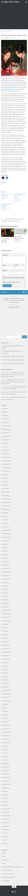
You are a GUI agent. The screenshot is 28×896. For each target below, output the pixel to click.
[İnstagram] (26, 292)
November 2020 (6, 614)
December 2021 (6, 568)
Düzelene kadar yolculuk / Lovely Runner (13, 363)
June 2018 (4, 711)
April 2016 (5, 801)
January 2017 (5, 770)
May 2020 (4, 634)
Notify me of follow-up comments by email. (13, 277)
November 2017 (6, 735)
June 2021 (4, 589)
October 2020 (5, 617)
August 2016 (5, 788)
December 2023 (6, 499)
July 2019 (4, 666)
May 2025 (4, 446)
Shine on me (4, 221)
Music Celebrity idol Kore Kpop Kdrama (12, 867)
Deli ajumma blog (20, 219)
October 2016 (5, 781)
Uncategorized (5, 31)
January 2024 (5, 495)
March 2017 (5, 763)
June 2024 (4, 478)
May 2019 (4, 673)
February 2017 (6, 767)
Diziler (4, 853)
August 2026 (5, 408)
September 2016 (6, 784)
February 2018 (6, 725)
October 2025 (5, 433)
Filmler (4, 856)
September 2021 (6, 579)
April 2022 (5, 554)
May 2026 (4, 415)
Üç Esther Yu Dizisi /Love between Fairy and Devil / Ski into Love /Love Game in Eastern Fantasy (12, 374)
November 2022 (6, 533)
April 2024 (5, 485)
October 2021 (5, 575)
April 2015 (5, 843)
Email (16, 265)
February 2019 (6, 683)
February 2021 (6, 603)
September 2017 (6, 742)
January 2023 (5, 527)
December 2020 (6, 610)
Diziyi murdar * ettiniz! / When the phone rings (19, 238)
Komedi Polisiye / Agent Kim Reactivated (5, 240)
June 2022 (4, 547)
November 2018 (6, 694)
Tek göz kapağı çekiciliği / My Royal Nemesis (13, 360)
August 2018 (5, 704)
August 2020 (5, 624)
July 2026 (4, 412)
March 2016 (5, 805)
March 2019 (5, 680)
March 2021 (5, 600)
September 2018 (6, 701)
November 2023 (6, 502)
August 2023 (5, 513)
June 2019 (4, 669)
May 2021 (4, 593)
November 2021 (6, 572)
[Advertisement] (14, 15)
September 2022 (6, 537)
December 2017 (6, 732)
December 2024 (6, 457)
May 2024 (4, 481)
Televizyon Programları (8, 877)
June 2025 (4, 443)
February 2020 (6, 645)
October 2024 (5, 464)
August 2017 (5, 746)
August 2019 (5, 662)
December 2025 (6, 426)
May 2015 (4, 840)
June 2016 (4, 795)
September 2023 (6, 509)
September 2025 (6, 436)
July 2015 (4, 833)
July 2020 (4, 627)
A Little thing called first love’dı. (12, 85)
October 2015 (5, 822)
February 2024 (6, 492)
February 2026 (6, 419)
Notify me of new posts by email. (11, 282)
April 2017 (5, 760)
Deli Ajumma (6, 38)
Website (5, 270)
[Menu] (26, 2)
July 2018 (4, 708)
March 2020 (5, 641)
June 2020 (4, 631)
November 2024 (6, 460)
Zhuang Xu (17, 221)
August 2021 (5, 582)
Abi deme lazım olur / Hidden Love (6, 194)
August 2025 (5, 440)
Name (4, 265)
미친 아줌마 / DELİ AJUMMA (10, 2)
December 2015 (6, 815)
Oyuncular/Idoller (7, 870)
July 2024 (4, 474)
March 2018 (5, 721)
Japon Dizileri (5, 860)
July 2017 (4, 749)
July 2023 (4, 516)
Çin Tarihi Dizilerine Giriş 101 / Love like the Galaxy (19, 195)
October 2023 (5, 506)
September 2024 (6, 467)
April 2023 (5, 523)
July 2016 (4, 791)
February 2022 (6, 561)
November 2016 (6, 777)
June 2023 (4, 520)
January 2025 (5, 453)
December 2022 (6, 530)
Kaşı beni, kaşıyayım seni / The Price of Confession (7, 205)
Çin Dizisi (7, 219)
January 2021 (5, 607)
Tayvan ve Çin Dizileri (8, 874)
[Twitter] (23, 292)
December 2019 (6, 648)
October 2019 (5, 655)
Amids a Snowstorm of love (8, 89)
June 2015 (4, 836)
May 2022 (4, 551)
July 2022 (4, 544)
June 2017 (4, 753)
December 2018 (6, 690)
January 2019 (5, 687)
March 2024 (5, 488)
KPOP (3, 863)
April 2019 (5, 676)
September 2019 (6, 659)
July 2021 (4, 586)
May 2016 (4, 798)
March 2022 (5, 558)
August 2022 (5, 540)
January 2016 (5, 812)
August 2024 (5, 471)
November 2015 (6, 819)
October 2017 (5, 739)
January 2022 (5, 565)
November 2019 (6, 652)
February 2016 (6, 808)
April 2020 (5, 638)
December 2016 (6, 774)
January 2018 (5, 728)
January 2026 (5, 422)
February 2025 (6, 450)
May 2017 (4, 756)
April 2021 (5, 596)
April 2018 (5, 718)
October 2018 (5, 697)
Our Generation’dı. (16, 91)
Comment (5, 255)
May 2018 (4, 714)
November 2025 (6, 429)
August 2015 (5, 829)
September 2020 (6, 620)
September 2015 (6, 826)
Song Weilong (11, 221)
